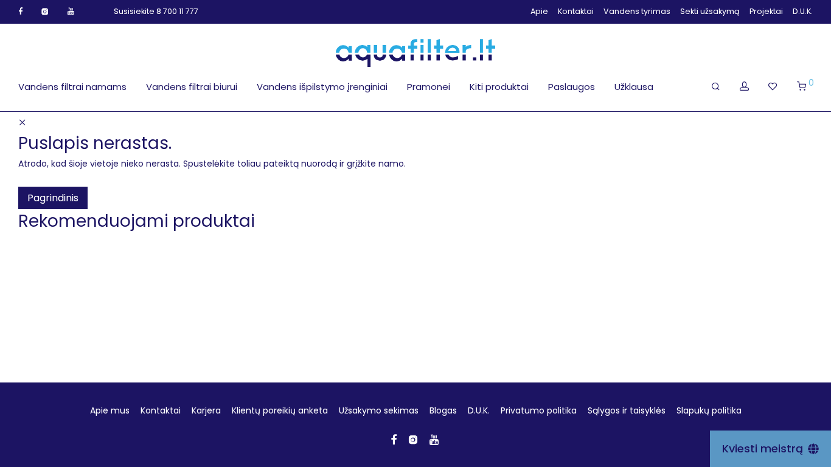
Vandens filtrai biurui (191, 86)
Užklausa (633, 86)
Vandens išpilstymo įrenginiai (322, 86)
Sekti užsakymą (710, 12)
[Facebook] (20, 11)
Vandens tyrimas (636, 12)
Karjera (206, 410)
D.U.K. (803, 12)
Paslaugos (571, 86)
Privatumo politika (539, 410)
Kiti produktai (499, 86)
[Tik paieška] (715, 86)
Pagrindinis (52, 198)
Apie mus (110, 410)
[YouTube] (71, 11)
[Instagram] (45, 11)
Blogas (443, 410)
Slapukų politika (709, 410)
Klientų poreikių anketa (280, 410)
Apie (539, 12)
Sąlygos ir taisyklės (627, 410)
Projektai (766, 12)
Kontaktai (576, 12)
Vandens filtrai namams (72, 86)
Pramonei (428, 86)
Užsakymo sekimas (379, 410)
